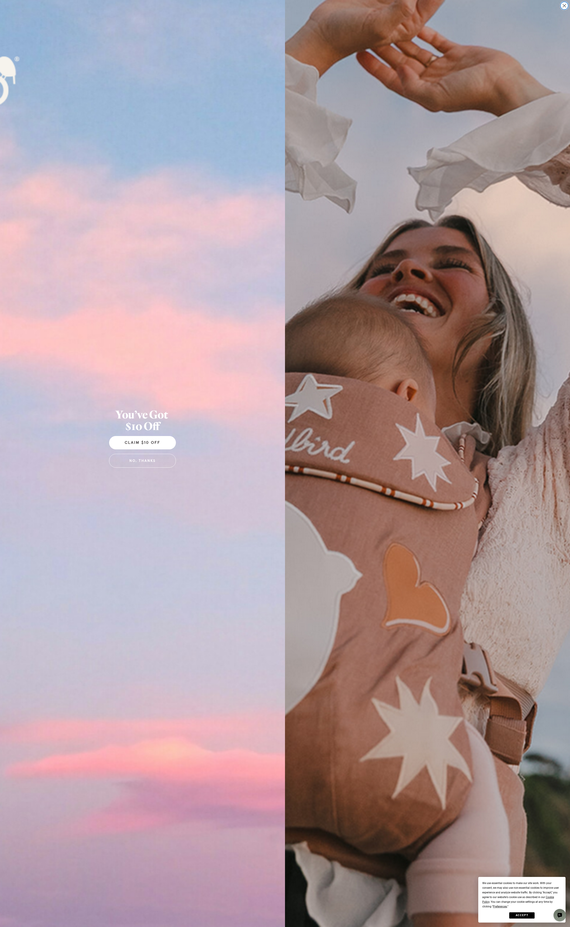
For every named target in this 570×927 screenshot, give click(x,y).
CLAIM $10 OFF (142, 443)
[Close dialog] (564, 6)
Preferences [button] (500, 906)
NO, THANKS (142, 460)
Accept (522, 915)
